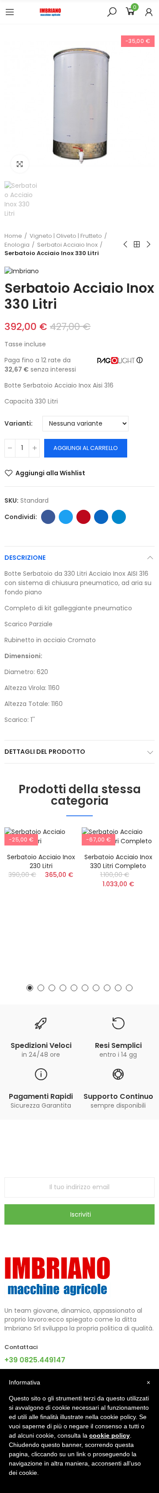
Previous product (125, 244)
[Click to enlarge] (20, 164)
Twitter (66, 517)
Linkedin (101, 517)
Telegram (119, 517)
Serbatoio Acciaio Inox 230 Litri (41, 861)
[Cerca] (111, 11)
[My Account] (149, 12)
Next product (148, 244)
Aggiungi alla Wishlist (50, 473)
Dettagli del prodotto (44, 751)
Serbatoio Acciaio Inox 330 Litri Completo (118, 861)
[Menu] (9, 12)
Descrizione (24, 557)
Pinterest (83, 517)
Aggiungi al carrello (85, 448)
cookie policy (109, 1435)
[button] (29, 988)
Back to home (136, 244)
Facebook (48, 517)
